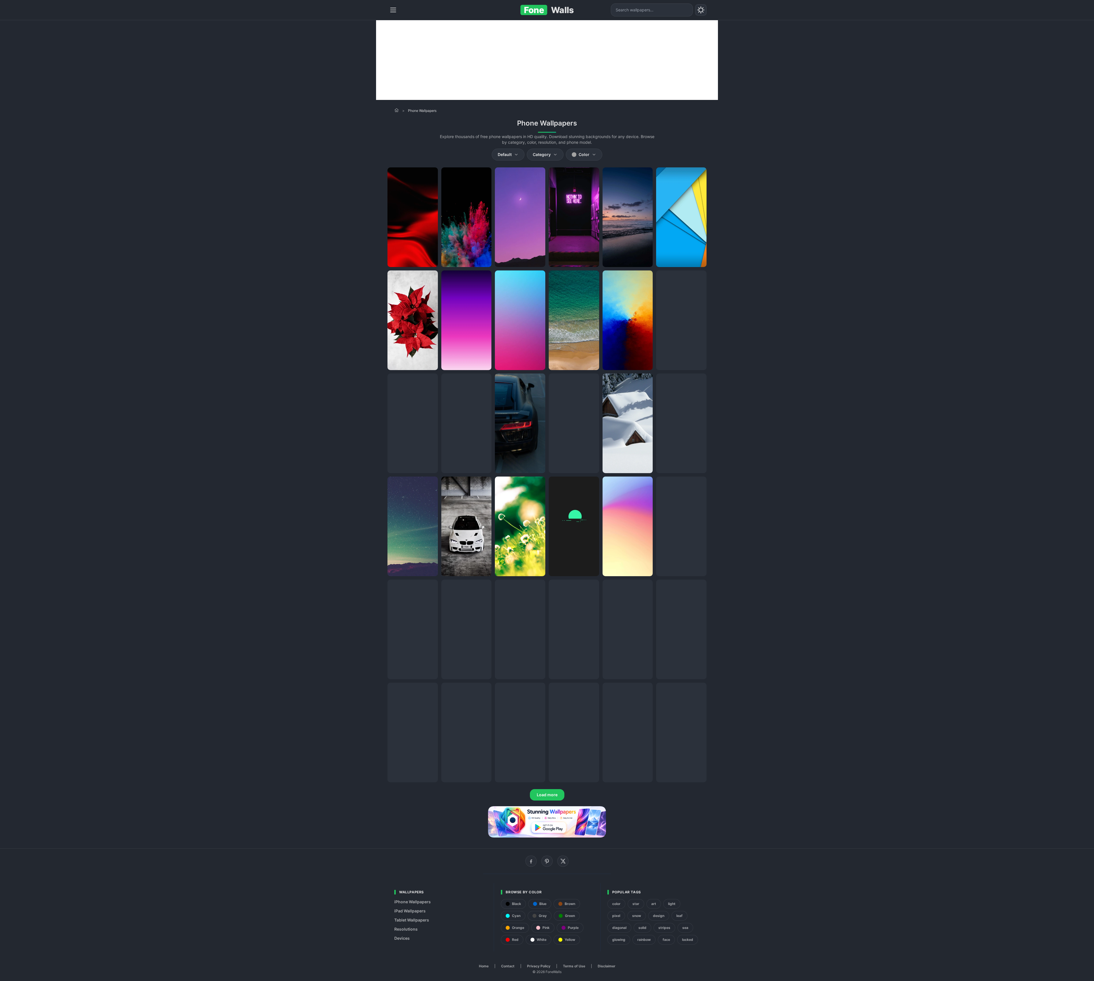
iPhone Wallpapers (412, 901)
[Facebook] (531, 861)
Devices (402, 938)
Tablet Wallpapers (411, 920)
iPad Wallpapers (410, 910)
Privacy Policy (538, 966)
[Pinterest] (547, 861)
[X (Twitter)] (563, 861)
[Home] (396, 110)
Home (484, 966)
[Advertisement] (547, 60)
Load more (547, 794)
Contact (508, 966)
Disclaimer (606, 966)
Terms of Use (574, 966)
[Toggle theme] (701, 10)
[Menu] (393, 10)
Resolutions (406, 929)
